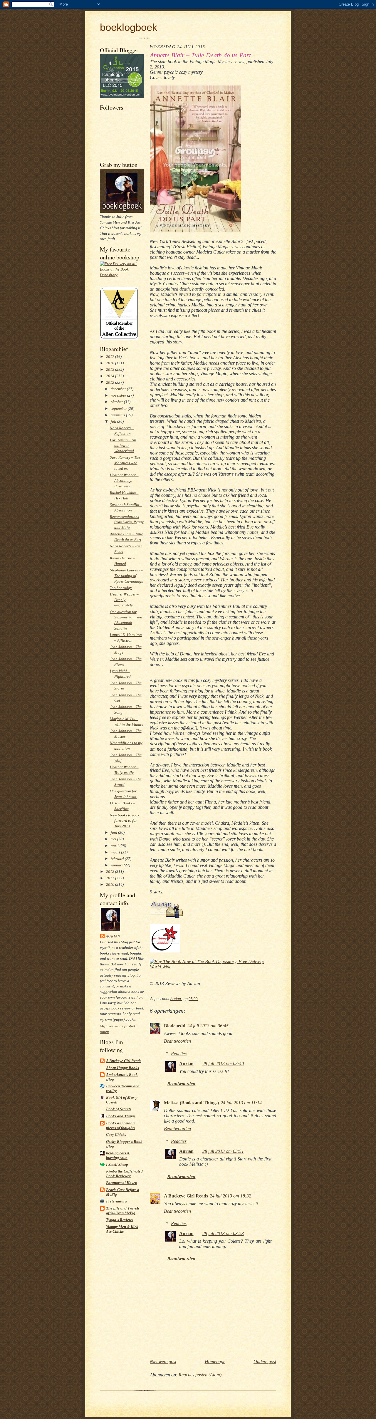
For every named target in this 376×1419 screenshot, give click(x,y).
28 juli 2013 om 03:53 (223, 1233)
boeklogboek (128, 27)
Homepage (215, 1361)
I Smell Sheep (117, 1164)
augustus (118, 415)
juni (114, 832)
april (115, 845)
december (119, 389)
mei (114, 839)
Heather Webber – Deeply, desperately (124, 600)
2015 (110, 369)
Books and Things (120, 1116)
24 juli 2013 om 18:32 (230, 1195)
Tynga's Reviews (119, 1219)
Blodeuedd (174, 1025)
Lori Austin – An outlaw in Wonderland (123, 445)
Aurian (113, 936)
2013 (110, 382)
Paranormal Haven (121, 1182)
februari (118, 858)
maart (116, 852)
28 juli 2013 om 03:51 (223, 1151)
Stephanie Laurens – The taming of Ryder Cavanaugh (126, 575)
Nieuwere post (163, 1361)
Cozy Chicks (116, 1134)
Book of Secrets (118, 1109)
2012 (110, 871)
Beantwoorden (177, 1041)
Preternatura (116, 1201)
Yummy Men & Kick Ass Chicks (122, 1229)
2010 (110, 884)
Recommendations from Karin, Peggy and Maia (127, 522)
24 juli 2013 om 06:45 (208, 1025)
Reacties (179, 1053)
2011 (110, 878)
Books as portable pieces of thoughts (120, 1125)
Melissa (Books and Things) (191, 1102)
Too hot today (121, 588)
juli (114, 421)
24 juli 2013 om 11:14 (241, 1102)
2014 (110, 376)
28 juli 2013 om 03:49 (223, 1063)
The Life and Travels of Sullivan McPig (123, 1210)
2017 (110, 356)
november (119, 395)
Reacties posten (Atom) (200, 1374)
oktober (117, 402)
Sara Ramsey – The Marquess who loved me (125, 463)
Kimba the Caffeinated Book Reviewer (124, 1173)
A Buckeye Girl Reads (123, 1061)
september (119, 408)
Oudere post (265, 1361)
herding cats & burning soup (118, 1155)
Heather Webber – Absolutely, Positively (124, 480)
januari (117, 865)
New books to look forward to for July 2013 (124, 820)
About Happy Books (122, 1068)
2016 (110, 363)
